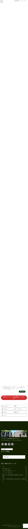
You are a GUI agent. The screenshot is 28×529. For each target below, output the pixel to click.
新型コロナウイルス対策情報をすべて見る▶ (14, 397)
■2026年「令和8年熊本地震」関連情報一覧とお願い (12, 474)
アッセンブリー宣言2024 (7, 472)
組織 (3, 477)
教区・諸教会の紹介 (6, 468)
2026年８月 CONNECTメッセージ (9, 470)
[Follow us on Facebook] (2, 444)
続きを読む (22, 391)
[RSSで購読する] (9, 444)
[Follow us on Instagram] (12, 444)
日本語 (4, 449)
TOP (3, 466)
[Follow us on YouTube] (5, 444)
